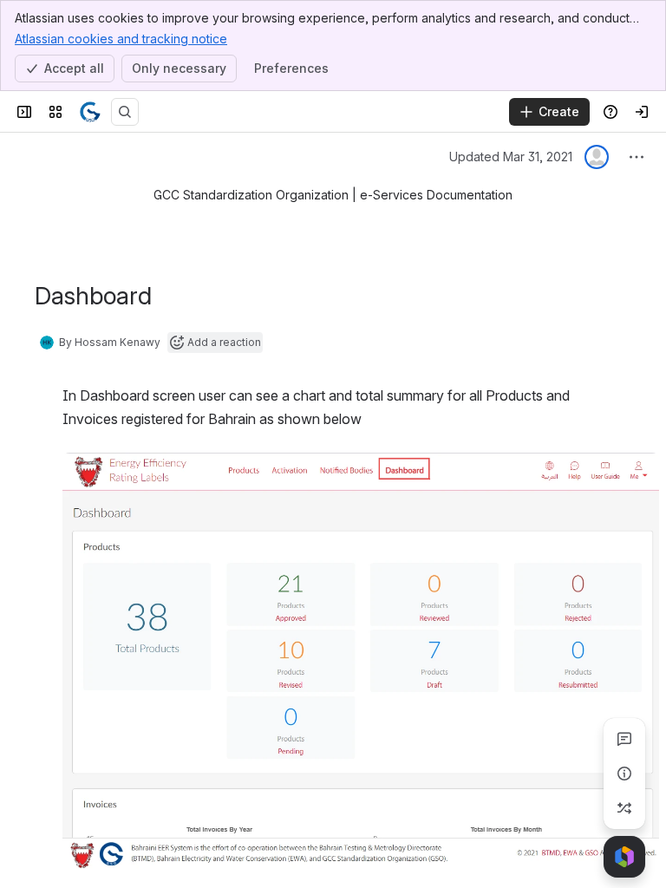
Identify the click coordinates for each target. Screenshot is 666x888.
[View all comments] (624, 739)
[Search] (125, 112)
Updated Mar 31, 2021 (510, 156)
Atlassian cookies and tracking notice (121, 38)
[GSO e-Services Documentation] (90, 112)
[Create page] (624, 808)
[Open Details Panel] (624, 773)
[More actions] (636, 157)
